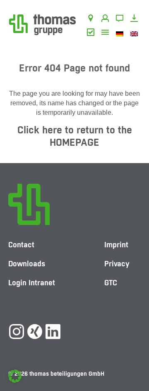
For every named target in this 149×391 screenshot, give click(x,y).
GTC (92, 33)
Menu (106, 33)
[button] (15, 376)
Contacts (106, 19)
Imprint (116, 244)
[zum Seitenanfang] (134, 360)
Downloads (135, 19)
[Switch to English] (135, 33)
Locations (92, 19)
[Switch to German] (121, 33)
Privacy (117, 263)
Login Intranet (31, 282)
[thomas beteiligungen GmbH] (42, 24)
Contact (121, 19)
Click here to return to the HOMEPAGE (74, 136)
